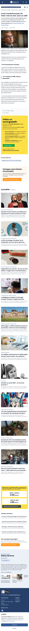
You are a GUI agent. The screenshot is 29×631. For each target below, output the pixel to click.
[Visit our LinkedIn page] (2, 610)
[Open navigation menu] (2, 2)
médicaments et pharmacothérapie (11, 160)
